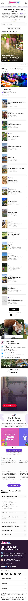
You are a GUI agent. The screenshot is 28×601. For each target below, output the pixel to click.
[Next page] (17, 315)
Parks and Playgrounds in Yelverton (10, 506)
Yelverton (10, 6)
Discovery (4, 583)
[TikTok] (11, 574)
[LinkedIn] (6, 574)
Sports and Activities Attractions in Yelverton (10, 517)
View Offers (17, 28)
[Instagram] (15, 574)
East (2, 6)
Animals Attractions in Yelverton (9, 512)
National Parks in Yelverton (8, 504)
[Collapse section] (25, 496)
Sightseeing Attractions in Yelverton (10, 526)
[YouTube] (19, 574)
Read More (14, 20)
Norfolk (5, 6)
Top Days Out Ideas (6, 578)
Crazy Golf (25, 6)
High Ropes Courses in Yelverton (9, 502)
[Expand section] (25, 513)
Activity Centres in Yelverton (8, 499)
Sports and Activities (17, 6)
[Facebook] (2, 574)
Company (4, 588)
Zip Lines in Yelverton (7, 508)
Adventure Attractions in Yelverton (10, 496)
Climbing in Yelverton (7, 501)
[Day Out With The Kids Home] (14, 3)
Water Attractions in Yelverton (9, 522)
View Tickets (10, 28)
